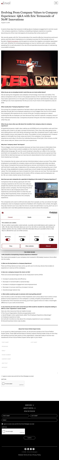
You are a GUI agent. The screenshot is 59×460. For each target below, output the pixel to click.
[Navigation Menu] (56, 3)
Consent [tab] (10, 217)
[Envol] (5, 3)
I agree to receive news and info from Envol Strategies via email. (18, 376)
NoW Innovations (13, 41)
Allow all (48, 246)
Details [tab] (29, 217)
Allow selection (29, 246)
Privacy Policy (37, 455)
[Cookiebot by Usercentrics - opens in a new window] (50, 213)
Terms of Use (28, 455)
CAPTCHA (3, 379)
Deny (10, 246)
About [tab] (48, 217)
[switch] (22, 239)
